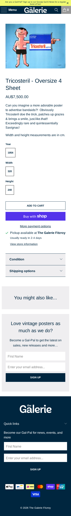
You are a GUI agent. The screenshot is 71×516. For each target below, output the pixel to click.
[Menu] (2, 10)
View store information (24, 244)
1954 (10, 152)
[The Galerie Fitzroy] (35, 10)
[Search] (56, 10)
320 (10, 171)
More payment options (35, 226)
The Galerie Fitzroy (40, 507)
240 (10, 189)
